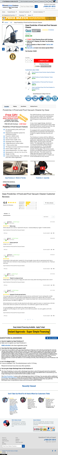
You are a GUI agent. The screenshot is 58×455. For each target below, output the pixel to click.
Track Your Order (19, 442)
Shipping (17, 439)
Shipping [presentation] (15, 106)
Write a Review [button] (50, 202)
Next (22, 49)
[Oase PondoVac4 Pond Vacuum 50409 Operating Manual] (11, 188)
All (11, 22)
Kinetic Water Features (9, 450)
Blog (50, 1)
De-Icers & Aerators (38, 12)
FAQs (47, 1)
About (29, 15)
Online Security (5, 440)
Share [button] (6, 233)
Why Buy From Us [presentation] (33, 106)
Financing (21, 15)
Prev (3, 49)
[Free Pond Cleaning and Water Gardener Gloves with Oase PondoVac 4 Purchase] (15, 118)
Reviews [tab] (6, 213)
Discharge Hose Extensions (9, 377)
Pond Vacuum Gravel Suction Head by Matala (43, 72)
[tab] (6, 106)
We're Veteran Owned (16, 420)
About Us (36, 1)
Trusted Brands (11, 12)
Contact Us (42, 1)
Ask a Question (52, 338)
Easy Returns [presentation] (23, 106)
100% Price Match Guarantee (26, 1)
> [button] (32, 319)
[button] (3, 453)
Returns (17, 440)
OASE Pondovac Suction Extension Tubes (42, 77)
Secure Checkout (37, 420)
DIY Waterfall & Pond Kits (8, 15)
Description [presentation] (6, 106)
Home (3, 12)
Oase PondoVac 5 (9, 376)
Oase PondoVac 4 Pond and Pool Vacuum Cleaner (14, 230)
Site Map (4, 443)
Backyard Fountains (24, 12)
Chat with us (30, 48)
